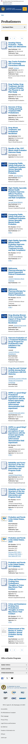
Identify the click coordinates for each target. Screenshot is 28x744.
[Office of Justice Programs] (3, 9)
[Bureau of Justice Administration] (5, 694)
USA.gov (3, 734)
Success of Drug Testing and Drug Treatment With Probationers (15, 110)
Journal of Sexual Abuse (15, 475)
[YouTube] (12, 678)
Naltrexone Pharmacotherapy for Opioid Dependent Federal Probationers (17, 271)
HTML (10, 232)
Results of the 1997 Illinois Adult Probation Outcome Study (17, 150)
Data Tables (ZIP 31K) (14, 556)
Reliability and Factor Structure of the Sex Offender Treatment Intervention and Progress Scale (16, 467)
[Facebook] (2, 678)
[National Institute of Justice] (22, 694)
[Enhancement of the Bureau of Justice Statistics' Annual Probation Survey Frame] (4, 632)
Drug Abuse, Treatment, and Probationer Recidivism (14, 131)
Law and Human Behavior (15, 202)
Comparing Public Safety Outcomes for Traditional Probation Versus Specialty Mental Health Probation (16, 168)
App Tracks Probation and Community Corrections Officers (17, 63)
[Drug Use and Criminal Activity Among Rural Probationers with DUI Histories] (4, 374)
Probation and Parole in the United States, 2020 (16, 519)
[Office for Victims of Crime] (14, 699)
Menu (25, 8)
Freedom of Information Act (8, 730)
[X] (8, 678)
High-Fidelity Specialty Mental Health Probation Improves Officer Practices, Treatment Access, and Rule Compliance (17, 193)
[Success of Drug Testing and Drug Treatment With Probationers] (4, 113)
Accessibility (4, 709)
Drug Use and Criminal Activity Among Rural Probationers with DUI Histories (17, 371)
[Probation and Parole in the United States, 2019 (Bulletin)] (4, 568)
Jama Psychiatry (18, 175)
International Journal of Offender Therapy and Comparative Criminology (17, 380)
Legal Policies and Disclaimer (8, 723)
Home (2, 15)
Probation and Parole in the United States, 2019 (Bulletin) (16, 564)
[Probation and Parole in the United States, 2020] (4, 519)
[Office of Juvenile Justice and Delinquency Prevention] (5, 699)
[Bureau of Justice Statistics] (14, 695)
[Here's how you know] (14, 2)
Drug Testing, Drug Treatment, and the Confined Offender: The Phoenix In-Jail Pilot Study (16, 88)
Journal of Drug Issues (20, 325)
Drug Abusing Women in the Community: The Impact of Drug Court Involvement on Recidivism (17, 319)
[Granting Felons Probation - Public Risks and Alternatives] (4, 49)
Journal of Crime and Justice (16, 413)
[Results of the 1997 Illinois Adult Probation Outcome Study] (4, 154)
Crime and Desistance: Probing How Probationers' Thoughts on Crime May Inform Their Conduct (17, 584)
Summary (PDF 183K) (14, 552)
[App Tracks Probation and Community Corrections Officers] (4, 67)
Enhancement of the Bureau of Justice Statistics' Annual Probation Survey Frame (16, 632)
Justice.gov (4, 737)
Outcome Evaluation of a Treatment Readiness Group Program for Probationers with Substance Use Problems (17, 342)
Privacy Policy (4, 719)
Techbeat (16, 68)
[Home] (14, 9)
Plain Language (4, 716)
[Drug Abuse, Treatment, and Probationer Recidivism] (4, 133)
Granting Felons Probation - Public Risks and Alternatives (17, 45)
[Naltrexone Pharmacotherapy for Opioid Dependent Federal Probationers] (4, 269)
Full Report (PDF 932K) (14, 554)
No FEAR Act (4, 727)
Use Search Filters (8, 27)
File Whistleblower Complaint (8, 712)
